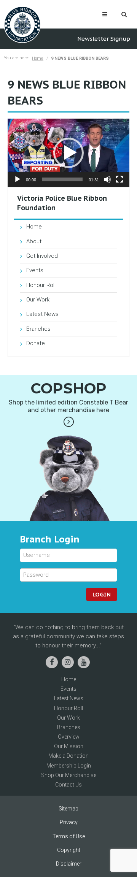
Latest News (42, 314)
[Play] (17, 179)
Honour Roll (41, 285)
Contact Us (68, 785)
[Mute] (107, 179)
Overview (69, 737)
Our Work (37, 299)
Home (37, 58)
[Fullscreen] (119, 179)
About (33, 241)
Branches (38, 328)
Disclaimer (68, 864)
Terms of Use (69, 836)
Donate (35, 343)
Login (101, 594)
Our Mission (68, 746)
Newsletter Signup (103, 38)
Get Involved (42, 255)
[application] (68, 153)
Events (34, 270)
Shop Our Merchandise (68, 775)
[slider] (62, 179)
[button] (68, 153)
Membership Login (68, 766)
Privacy (69, 822)
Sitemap (68, 809)
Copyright (68, 850)
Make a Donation (68, 756)
